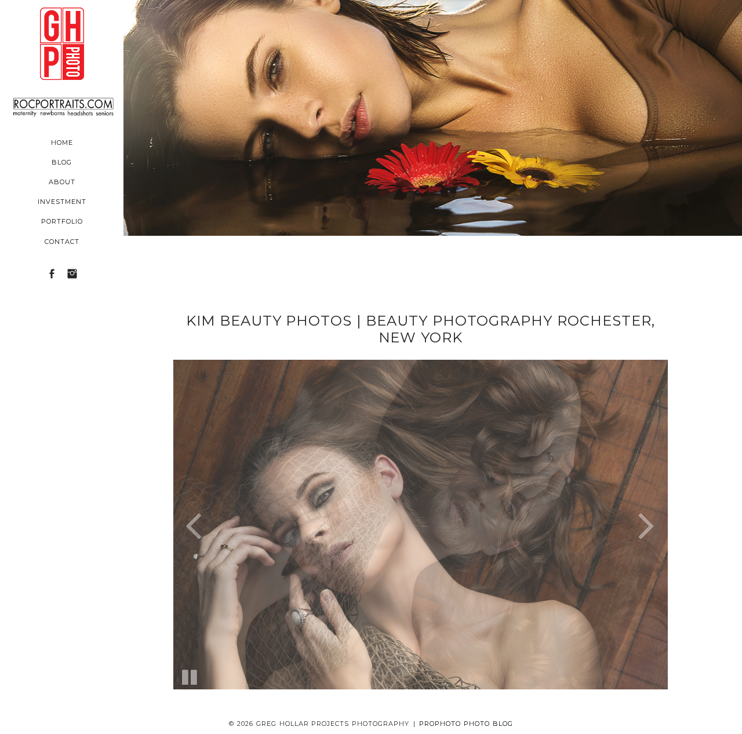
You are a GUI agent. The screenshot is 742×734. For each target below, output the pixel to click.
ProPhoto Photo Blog (466, 724)
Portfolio (62, 221)
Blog (62, 162)
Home (62, 142)
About (62, 182)
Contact (62, 242)
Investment (62, 202)
